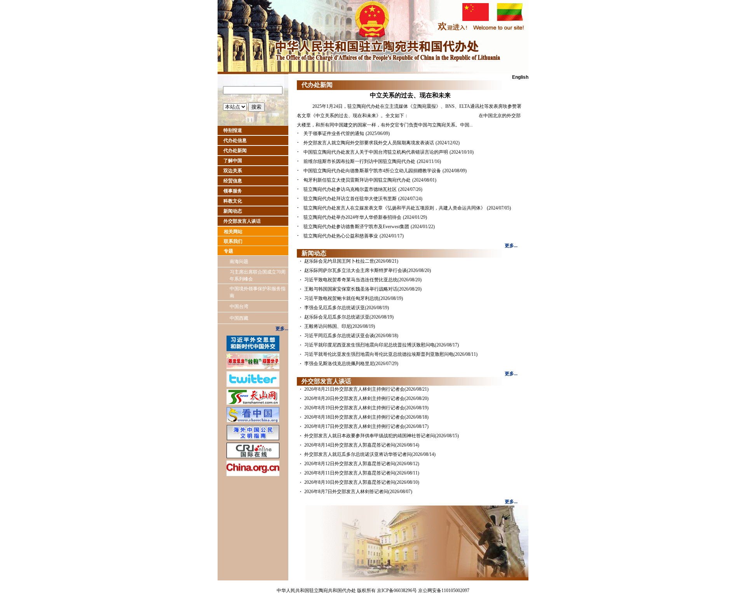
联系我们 (233, 241)
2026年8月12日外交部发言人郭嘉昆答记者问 (349, 463)
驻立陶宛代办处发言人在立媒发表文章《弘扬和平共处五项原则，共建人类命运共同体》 (394, 208)
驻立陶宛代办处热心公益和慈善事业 (340, 236)
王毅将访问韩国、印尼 (327, 326)
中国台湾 (239, 306)
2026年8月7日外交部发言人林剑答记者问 (346, 491)
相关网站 (233, 231)
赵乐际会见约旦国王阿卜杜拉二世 (339, 261)
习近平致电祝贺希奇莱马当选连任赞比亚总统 (350, 279)
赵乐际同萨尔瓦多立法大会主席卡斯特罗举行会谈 (355, 270)
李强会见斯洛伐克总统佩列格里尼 (339, 363)
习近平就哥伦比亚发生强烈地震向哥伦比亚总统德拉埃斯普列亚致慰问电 (378, 354)
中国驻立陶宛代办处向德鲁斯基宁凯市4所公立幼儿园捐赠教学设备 (372, 170)
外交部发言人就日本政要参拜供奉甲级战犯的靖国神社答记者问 (369, 435)
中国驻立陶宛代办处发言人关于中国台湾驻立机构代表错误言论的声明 (375, 152)
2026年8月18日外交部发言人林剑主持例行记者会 (354, 417)
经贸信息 (232, 181)
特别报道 (232, 130)
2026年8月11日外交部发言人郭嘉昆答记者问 (349, 473)
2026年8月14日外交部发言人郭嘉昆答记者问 (349, 445)
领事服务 (232, 191)
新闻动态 (232, 211)
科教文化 (232, 201)
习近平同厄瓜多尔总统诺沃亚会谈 (339, 335)
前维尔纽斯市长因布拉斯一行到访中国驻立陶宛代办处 (359, 161)
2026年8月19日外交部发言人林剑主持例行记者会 (354, 407)
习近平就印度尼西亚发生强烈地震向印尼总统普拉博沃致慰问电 (369, 345)
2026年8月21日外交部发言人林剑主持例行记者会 (354, 389)
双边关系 (232, 170)
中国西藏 (239, 318)
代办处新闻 (235, 150)
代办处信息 (235, 140)
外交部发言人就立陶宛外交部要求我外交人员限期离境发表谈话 (368, 142)
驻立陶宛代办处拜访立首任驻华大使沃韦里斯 (350, 198)
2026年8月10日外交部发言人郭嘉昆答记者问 (349, 482)
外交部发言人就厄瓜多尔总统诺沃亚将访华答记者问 (357, 454)
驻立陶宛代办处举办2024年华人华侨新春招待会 (352, 217)
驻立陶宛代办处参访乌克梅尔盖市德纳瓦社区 (350, 189)
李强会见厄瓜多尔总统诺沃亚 (334, 307)
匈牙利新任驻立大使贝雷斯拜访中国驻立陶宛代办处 (357, 180)
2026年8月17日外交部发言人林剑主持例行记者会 (354, 426)
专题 (228, 251)
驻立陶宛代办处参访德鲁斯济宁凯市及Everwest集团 (356, 226)
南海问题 (239, 261)
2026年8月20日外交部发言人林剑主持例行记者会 (354, 398)
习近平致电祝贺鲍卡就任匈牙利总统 (341, 298)
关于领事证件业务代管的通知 (333, 133)
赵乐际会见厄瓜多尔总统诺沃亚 (337, 317)
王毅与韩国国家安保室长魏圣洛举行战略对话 (350, 289)
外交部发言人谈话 (242, 221)
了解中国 (232, 160)
